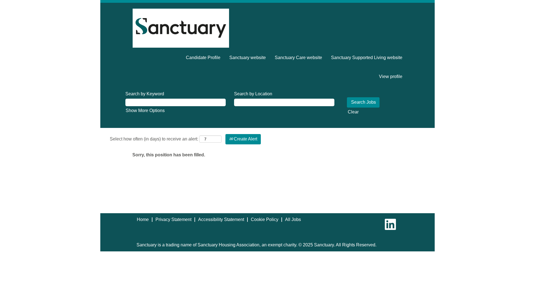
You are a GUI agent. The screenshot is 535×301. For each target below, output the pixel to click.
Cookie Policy (264, 219)
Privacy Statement (173, 219)
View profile (390, 76)
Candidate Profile (203, 57)
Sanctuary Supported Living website (366, 57)
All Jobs (293, 219)
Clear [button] (353, 112)
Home (143, 219)
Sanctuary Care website (298, 57)
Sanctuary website (247, 57)
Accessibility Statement (221, 219)
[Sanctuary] (180, 28)
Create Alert (245, 139)
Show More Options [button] (145, 110)
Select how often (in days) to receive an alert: (154, 139)
